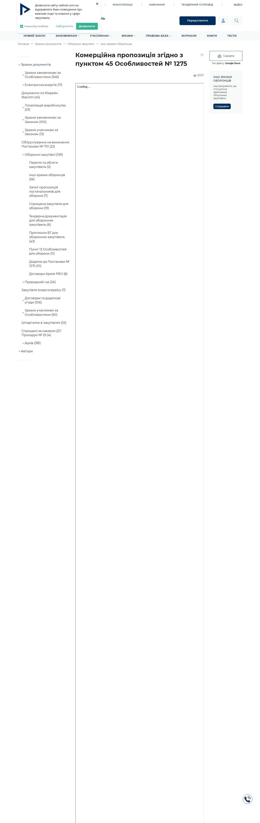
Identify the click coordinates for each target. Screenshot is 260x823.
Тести (232, 35)
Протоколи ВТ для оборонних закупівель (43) (47, 237)
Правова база (157, 35)
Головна (23, 44)
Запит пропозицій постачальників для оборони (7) (44, 192)
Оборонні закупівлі (81, 44)
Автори (27, 351)
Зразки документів (48, 44)
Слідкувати (222, 106)
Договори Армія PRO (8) (48, 274)
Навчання (157, 4)
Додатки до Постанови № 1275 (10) (49, 264)
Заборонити (64, 26)
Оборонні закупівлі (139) (44, 154)
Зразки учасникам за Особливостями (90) (41, 312)
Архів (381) (33, 343)
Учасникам (99, 35)
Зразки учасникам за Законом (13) (41, 132)
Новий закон (34, 35)
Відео (238, 4)
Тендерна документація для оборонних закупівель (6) (48, 220)
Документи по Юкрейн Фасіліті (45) (40, 95)
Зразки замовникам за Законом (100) (43, 120)
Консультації (122, 4)
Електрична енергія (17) (43, 85)
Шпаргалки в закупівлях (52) (44, 323)
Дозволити (87, 26)
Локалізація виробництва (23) (45, 107)
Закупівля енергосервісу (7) (43, 290)
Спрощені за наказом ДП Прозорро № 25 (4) (41, 333)
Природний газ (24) (40, 282)
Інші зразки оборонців (116, 44)
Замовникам (66, 35)
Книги (212, 35)
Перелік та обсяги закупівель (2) (43, 165)
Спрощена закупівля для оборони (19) (49, 206)
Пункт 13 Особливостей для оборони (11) (47, 251)
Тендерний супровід (197, 4)
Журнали (189, 35)
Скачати (228, 56)
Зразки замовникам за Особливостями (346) (43, 75)
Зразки (127, 35)
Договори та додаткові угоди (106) (43, 300)
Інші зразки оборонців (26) (47, 177)
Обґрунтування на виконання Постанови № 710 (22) (45, 144)
